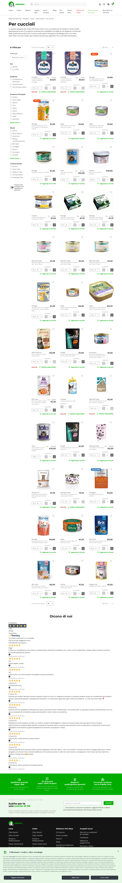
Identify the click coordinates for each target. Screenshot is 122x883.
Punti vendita (62, 836)
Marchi (27, 10)
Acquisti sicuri (86, 829)
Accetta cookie (104, 877)
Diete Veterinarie (16, 844)
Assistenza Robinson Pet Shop (65, 846)
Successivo (22, 643)
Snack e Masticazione (14, 840)
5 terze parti (12, 856)
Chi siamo (60, 832)
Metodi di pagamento (85, 842)
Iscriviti (109, 803)
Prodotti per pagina (38, 47)
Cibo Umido (14, 836)
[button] (118, 851)
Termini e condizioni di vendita (88, 833)
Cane (10, 10)
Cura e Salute (14, 847)
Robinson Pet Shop (64, 829)
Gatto (19, 10)
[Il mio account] (100, 4)
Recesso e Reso (86, 846)
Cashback (84, 838)
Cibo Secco (13, 832)
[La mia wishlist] (104, 4)
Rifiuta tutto (75, 877)
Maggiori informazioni (17, 877)
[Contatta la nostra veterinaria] (108, 4)
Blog (54, 10)
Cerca (32, 4)
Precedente (13, 643)
